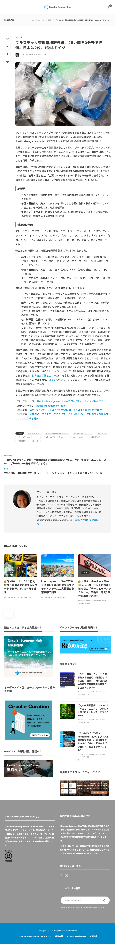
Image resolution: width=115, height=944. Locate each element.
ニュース (41, 20)
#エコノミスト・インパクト (83, 433)
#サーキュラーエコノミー (26, 437)
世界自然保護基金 (41, 375)
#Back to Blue (33, 433)
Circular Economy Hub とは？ (35, 936)
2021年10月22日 (40, 54)
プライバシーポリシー (76, 936)
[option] (20, 577)
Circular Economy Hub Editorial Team (92, 601)
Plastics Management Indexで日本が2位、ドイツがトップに (70, 401)
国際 (49, 20)
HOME (32, 20)
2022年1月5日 (22, 598)
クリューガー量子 (27, 54)
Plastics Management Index (50, 405)
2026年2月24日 (84, 603)
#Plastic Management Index (57, 433)
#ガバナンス (102, 433)
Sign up (104, 900)
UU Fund (72, 833)
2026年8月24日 (83, 694)
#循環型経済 (22, 441)
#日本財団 (35, 441)
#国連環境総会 (95, 437)
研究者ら (53, 380)
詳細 (95, 853)
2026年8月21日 (83, 722)
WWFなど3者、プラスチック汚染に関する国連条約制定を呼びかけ (66, 410)
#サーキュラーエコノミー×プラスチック (53, 437)
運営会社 (59, 936)
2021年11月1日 (59, 598)
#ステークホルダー (79, 437)
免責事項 (93, 936)
